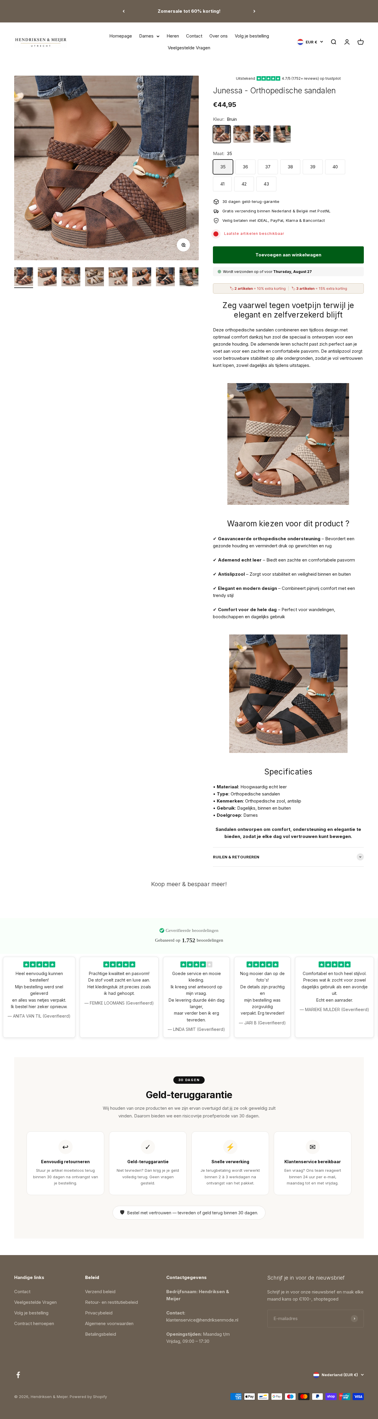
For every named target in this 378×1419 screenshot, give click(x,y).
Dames (146, 36)
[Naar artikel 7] (165, 277)
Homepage (120, 36)
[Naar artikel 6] (141, 277)
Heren (173, 36)
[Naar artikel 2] (47, 277)
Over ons (218, 36)
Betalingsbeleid (100, 1334)
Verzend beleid (100, 1291)
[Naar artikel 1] (23, 277)
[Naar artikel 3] (70, 277)
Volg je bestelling (252, 36)
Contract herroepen (34, 1323)
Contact (194, 36)
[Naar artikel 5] (118, 277)
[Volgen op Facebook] (18, 1375)
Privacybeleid (99, 1313)
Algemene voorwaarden (109, 1323)
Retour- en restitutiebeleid (111, 1302)
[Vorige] (124, 11)
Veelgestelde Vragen (189, 48)
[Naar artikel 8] (189, 277)
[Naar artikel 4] (94, 277)
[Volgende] (254, 11)
